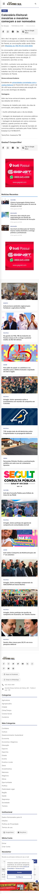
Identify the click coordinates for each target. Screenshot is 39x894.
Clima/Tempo (6, 710)
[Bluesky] (18, 664)
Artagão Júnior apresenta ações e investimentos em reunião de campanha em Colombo (19, 401)
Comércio (5, 717)
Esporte (5, 749)
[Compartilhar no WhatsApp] (8, 31)
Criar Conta (6, 847)
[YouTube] (23, 664)
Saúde (4, 796)
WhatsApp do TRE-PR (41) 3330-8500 (19, 46)
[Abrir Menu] (3, 4)
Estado (4, 755)
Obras (4, 779)
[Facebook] (4, 664)
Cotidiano (5, 728)
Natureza (5, 772)
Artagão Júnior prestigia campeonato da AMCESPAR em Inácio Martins (18, 583)
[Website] (13, 668)
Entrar (4, 843)
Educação (5, 745)
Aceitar (19, 872)
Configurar (19, 877)
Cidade (4, 707)
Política (4, 786)
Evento (4, 759)
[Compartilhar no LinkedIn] (18, 31)
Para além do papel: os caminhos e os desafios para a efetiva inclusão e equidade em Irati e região (19, 370)
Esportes (5, 752)
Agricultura (6, 700)
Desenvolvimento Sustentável (12, 735)
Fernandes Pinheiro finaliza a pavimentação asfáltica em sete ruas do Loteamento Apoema (19, 463)
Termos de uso (7, 827)
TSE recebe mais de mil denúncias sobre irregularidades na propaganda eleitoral (17, 432)
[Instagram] (8, 664)
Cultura (4, 732)
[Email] (8, 668)
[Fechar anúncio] (37, 881)
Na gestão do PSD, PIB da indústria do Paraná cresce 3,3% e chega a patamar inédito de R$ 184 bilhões (17, 338)
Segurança (5, 799)
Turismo (5, 806)
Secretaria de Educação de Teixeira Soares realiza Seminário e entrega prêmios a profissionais (22, 230)
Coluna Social (7, 714)
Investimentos (7, 769)
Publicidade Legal (8, 789)
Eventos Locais (7, 762)
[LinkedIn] (27, 664)
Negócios (5, 776)
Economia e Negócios (10, 742)
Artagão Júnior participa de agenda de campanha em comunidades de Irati (17, 524)
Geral (5, 10)
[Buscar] (35, 4)
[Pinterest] (4, 668)
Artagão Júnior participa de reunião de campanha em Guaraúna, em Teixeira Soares (19, 613)
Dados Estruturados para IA (12, 817)
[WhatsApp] (32, 664)
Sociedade (5, 803)
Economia (5, 738)
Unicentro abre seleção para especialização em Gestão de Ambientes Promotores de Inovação (22, 217)
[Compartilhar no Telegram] (13, 31)
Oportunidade (7, 782)
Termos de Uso (19, 868)
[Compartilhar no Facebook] (3, 31)
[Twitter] (13, 664)
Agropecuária (7, 704)
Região (4, 792)
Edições (5, 821)
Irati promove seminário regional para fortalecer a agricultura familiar (16, 307)
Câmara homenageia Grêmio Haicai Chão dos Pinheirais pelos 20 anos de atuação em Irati (23, 204)
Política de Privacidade (10, 824)
